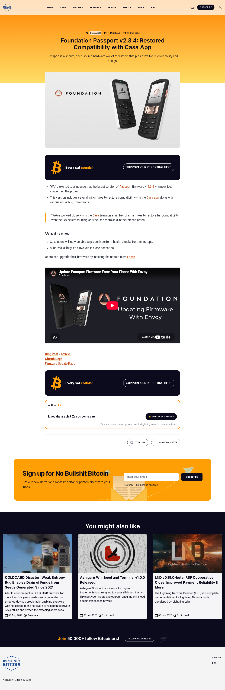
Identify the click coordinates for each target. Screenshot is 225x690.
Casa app (153, 197)
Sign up (216, 657)
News (63, 7)
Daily (141, 7)
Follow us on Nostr (139, 639)
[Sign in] (220, 7)
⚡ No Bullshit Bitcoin (161, 416)
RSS (153, 7)
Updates (78, 7)
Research (95, 7)
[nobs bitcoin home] (7, 7)
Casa (96, 215)
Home (50, 7)
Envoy (131, 257)
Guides (112, 7)
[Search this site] (192, 7)
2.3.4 (150, 186)
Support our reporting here (148, 167)
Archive (66, 354)
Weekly (127, 7)
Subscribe (206, 7)
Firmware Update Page (60, 363)
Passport (125, 186)
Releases (95, 33)
